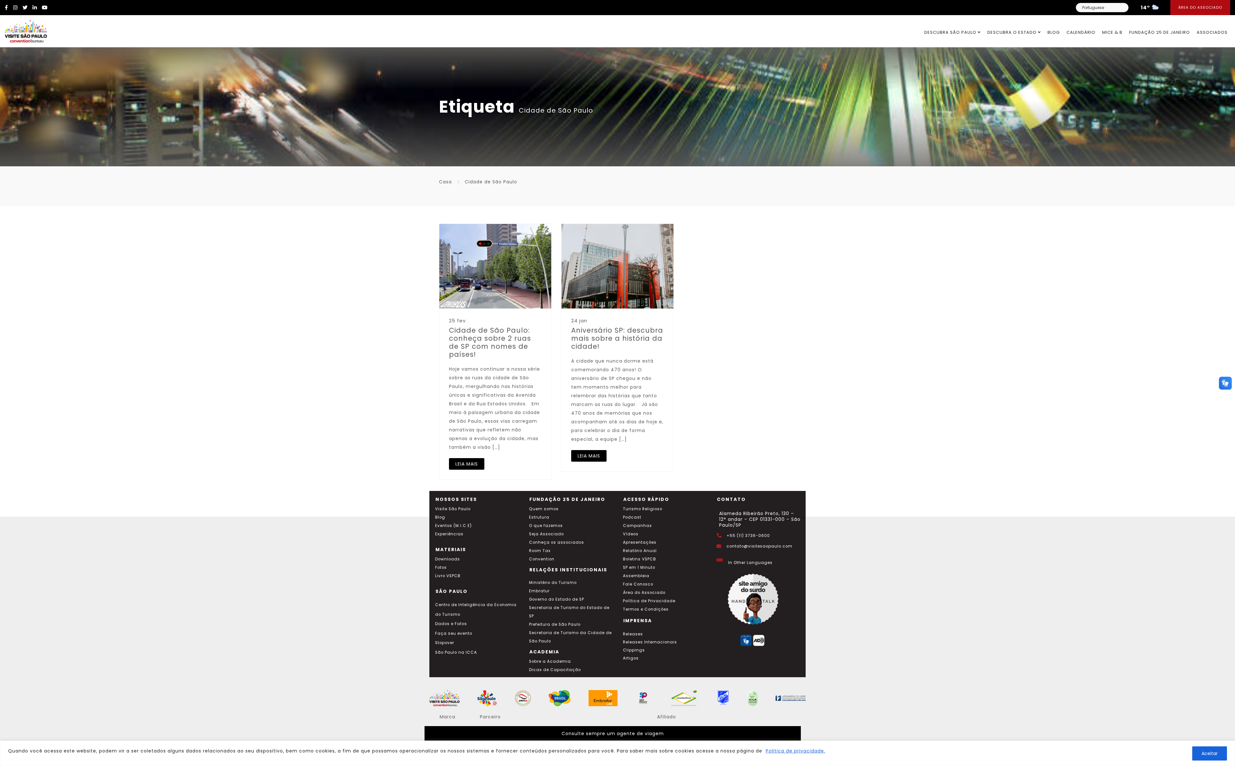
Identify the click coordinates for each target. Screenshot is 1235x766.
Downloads (447, 559)
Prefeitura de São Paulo (555, 624)
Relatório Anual (640, 550)
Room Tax (540, 550)
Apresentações (639, 542)
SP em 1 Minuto (639, 567)
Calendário (1080, 32)
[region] (617, 753)
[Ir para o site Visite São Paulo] (23, 29)
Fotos (441, 567)
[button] (1225, 383)
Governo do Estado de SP (556, 599)
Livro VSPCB (448, 575)
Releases (633, 634)
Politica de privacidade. (795, 751)
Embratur (539, 591)
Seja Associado (546, 534)
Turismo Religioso (642, 509)
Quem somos (544, 509)
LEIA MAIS (466, 464)
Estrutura (539, 517)
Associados (1212, 32)
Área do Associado (1200, 7)
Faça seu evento (453, 633)
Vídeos (630, 534)
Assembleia (636, 575)
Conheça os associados (556, 542)
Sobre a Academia (550, 661)
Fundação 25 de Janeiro (1159, 32)
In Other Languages (750, 562)
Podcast (632, 517)
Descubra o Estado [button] (1012, 32)
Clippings (634, 650)
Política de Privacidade (649, 601)
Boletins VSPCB (639, 559)
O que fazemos (546, 525)
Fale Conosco (638, 584)
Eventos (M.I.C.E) (453, 525)
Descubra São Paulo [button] (951, 32)
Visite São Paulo (453, 509)
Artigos (631, 658)
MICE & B (1112, 32)
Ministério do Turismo (553, 582)
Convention (541, 559)
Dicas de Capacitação (555, 669)
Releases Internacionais (650, 642)
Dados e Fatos (451, 623)
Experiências (449, 534)
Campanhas (637, 525)
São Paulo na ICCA (456, 652)
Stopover (444, 642)
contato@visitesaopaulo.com (759, 546)
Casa (445, 182)
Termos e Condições (646, 609)
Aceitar (1210, 753)
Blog (1053, 32)
